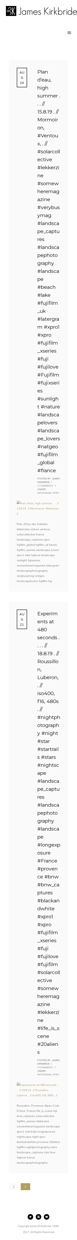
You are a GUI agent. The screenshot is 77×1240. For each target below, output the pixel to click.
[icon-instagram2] (39, 1217)
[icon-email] (46, 1217)
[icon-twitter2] (31, 1217)
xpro (56, 492)
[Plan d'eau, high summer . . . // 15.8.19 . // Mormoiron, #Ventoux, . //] (38, 508)
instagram (44, 492)
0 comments (45, 485)
